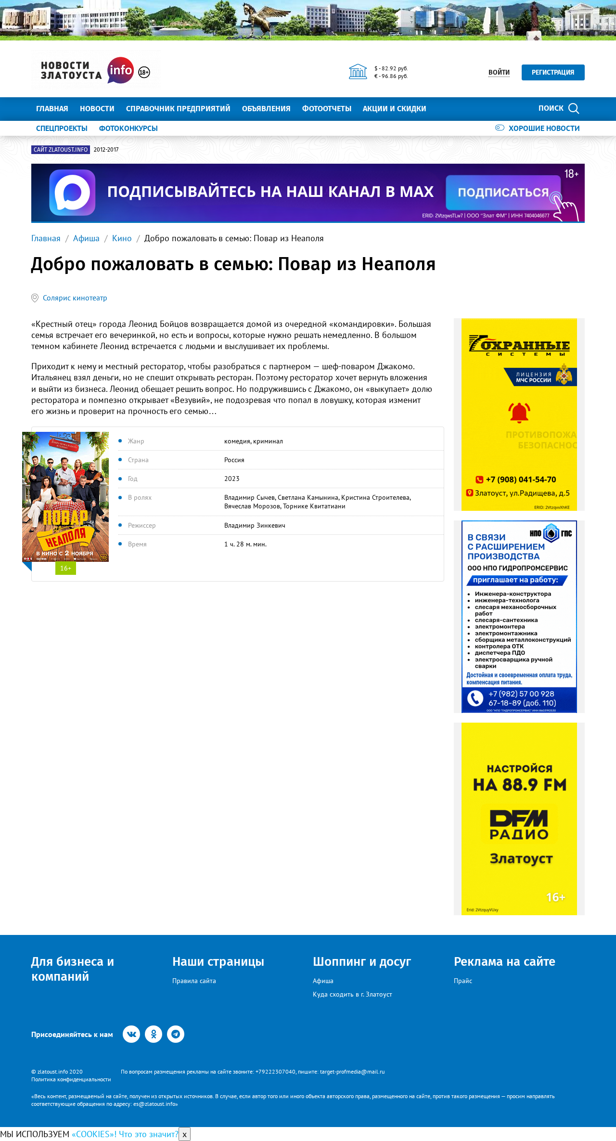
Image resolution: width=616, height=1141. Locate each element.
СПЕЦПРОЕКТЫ (62, 128)
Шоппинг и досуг (362, 961)
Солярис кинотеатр (75, 297)
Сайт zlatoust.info (61, 149)
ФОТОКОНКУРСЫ (128, 128)
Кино (122, 238)
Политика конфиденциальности (71, 1079)
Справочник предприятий (178, 108)
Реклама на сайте (504, 961)
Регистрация (553, 72)
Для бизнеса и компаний (72, 969)
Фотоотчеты (326, 108)
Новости (97, 108)
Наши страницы (218, 961)
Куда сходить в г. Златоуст (352, 994)
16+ (65, 568)
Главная (52, 108)
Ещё (445, 108)
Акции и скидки (394, 108)
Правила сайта (194, 980)
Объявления (266, 108)
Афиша (86, 238)
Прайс (463, 980)
